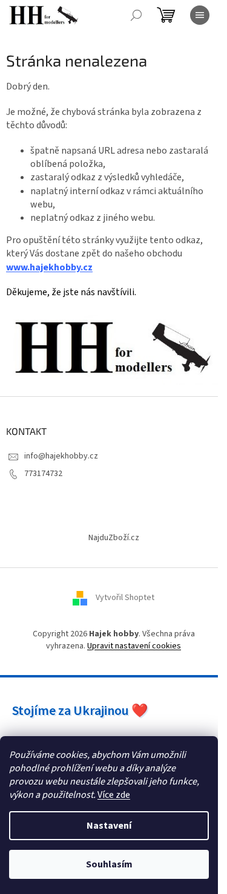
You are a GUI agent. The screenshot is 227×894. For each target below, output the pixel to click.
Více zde (113, 794)
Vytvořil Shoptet (125, 598)
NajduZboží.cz (113, 538)
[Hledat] (136, 15)
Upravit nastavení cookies (134, 646)
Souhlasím (109, 864)
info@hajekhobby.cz (61, 456)
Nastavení (109, 825)
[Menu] (200, 15)
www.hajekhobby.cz (49, 267)
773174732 (43, 474)
